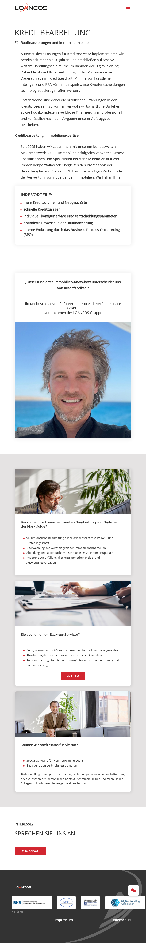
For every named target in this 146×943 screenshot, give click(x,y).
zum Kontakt (30, 851)
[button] (133, 890)
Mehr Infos (73, 675)
